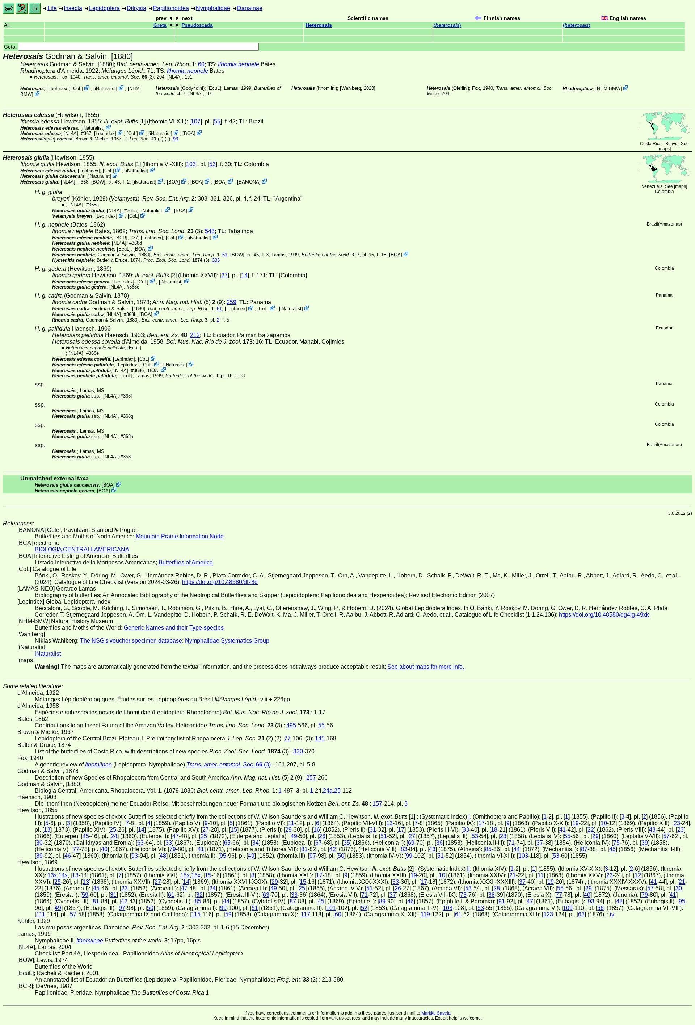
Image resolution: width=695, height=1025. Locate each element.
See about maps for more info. (425, 667)
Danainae (249, 8)
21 (512, 875)
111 (40, 914)
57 (666, 836)
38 (491, 895)
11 (291, 823)
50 (341, 856)
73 (463, 895)
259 (231, 302)
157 (377, 804)
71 (511, 843)
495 (291, 725)
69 (411, 843)
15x (185, 875)
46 (67, 856)
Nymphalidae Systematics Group (227, 641)
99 (409, 856)
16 (316, 830)
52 (364, 908)
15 (234, 830)
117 (305, 914)
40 (104, 849)
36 (439, 843)
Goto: (11, 47)
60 (201, 64)
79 (172, 849)
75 (616, 843)
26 (322, 836)
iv (612, 914)
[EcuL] (214, 88)
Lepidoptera (104, 8)
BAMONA (249, 182)
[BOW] (98, 182)
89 (39, 856)
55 (217, 121)
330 (298, 751)
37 (539, 843)
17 (481, 823)
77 (287, 738)
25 (337, 790)
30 (39, 843)
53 (212, 164)
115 (196, 914)
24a (328, 790)
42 (332, 849)
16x (196, 875)
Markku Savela (436, 1013)
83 (404, 849)
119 (425, 914)
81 (304, 849)
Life (52, 8)
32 (199, 895)
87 (584, 849)
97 (312, 856)
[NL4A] (174, 77)
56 (600, 908)
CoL (77, 88)
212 (195, 335)
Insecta (73, 8)
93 (175, 139)
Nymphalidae (213, 8)
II (468, 869)
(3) (118, 77)
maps (664, 148)
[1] (125, 121)
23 (677, 823)
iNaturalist (105, 88)
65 (227, 843)
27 (224, 275)
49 (294, 836)
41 (562, 830)
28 (503, 836)
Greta (160, 25)
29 (288, 830)
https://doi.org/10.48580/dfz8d (220, 582)
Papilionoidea (171, 8)
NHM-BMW (608, 88)
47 (175, 836)
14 (244, 275)
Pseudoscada (197, 25)
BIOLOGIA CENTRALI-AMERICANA (82, 549)
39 (644, 843)
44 (516, 849)
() (447, 25)
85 (488, 849)
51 (383, 836)
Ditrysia (136, 8)
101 (331, 908)
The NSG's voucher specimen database (131, 641)
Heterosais (319, 25)
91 (501, 901)
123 (548, 914)
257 (311, 777)
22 (590, 830)
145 (320, 738)
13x (52, 875)
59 (85, 895)
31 (373, 830)
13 (389, 823)
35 (347, 843)
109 (568, 908)
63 (140, 843)
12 (638, 875)
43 (652, 830)
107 (196, 121)
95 (223, 856)
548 (210, 231)
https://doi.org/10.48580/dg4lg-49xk (604, 615)
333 (216, 260)
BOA (189, 133)
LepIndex (57, 88)
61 (224, 254)
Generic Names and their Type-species (174, 628)
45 (86, 836)
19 (575, 823)
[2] (156, 275)
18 (494, 830)
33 (466, 830)
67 (318, 843)
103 (191, 164)
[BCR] (121, 237)
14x (63, 875)
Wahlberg (351, 88)
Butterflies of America (186, 562)
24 (114, 836)
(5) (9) (188, 302)
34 (255, 843)
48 (163, 856)
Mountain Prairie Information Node (180, 536)
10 (604, 823)
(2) (143, 139)
